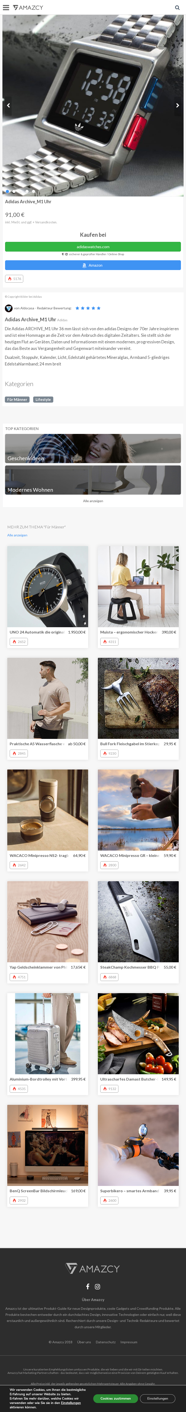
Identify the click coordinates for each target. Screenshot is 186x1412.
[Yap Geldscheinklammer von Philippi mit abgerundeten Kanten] (47, 921)
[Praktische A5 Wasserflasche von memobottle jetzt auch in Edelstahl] (47, 698)
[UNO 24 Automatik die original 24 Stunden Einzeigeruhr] (47, 586)
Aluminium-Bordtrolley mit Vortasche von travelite (55, 1079)
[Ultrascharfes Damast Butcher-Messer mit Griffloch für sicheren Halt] (138, 1033)
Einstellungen (157, 1398)
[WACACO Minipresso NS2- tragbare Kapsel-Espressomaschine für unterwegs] (47, 810)
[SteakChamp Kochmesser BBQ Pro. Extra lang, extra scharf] (138, 921)
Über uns (84, 1342)
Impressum (128, 1342)
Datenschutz (106, 1342)
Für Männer (17, 399)
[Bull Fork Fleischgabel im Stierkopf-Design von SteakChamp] (138, 698)
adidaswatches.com (93, 246)
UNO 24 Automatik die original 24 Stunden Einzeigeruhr (59, 632)
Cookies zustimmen (116, 1398)
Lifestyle (43, 399)
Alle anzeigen (93, 501)
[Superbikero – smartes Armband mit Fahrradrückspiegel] (138, 1145)
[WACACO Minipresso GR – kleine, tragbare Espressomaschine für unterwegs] (138, 810)
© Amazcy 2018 (60, 1342)
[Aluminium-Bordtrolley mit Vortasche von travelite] (47, 1033)
